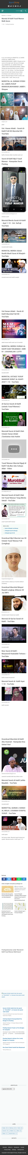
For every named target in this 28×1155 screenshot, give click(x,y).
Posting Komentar (10, 24)
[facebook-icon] (8, 6)
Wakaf (12, 1130)
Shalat (5, 1128)
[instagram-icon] (13, 6)
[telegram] (23, 879)
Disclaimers (16, 1147)
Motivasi (13, 1128)
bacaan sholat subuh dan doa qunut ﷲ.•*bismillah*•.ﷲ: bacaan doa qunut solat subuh (13, 1009)
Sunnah (5, 1130)
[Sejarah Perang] (14, 3)
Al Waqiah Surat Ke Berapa (11, 530)
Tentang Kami (20, 1149)
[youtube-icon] (15, 6)
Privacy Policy (7, 1149)
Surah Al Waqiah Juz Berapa (11, 528)
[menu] (3, 11)
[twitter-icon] (11, 6)
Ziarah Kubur (13, 1133)
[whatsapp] (19, 879)
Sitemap (14, 1149)
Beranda (5, 1147)
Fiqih (20, 1128)
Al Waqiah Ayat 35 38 (10, 533)
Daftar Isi (10, 1147)
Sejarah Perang (13, 1152)
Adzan (4, 1133)
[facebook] (4, 879)
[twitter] (9, 879)
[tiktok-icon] (20, 6)
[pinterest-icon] (18, 6)
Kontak (22, 1147)
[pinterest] (13, 879)
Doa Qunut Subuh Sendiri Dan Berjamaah (14, 1047)
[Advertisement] (14, 41)
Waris (19, 1130)
